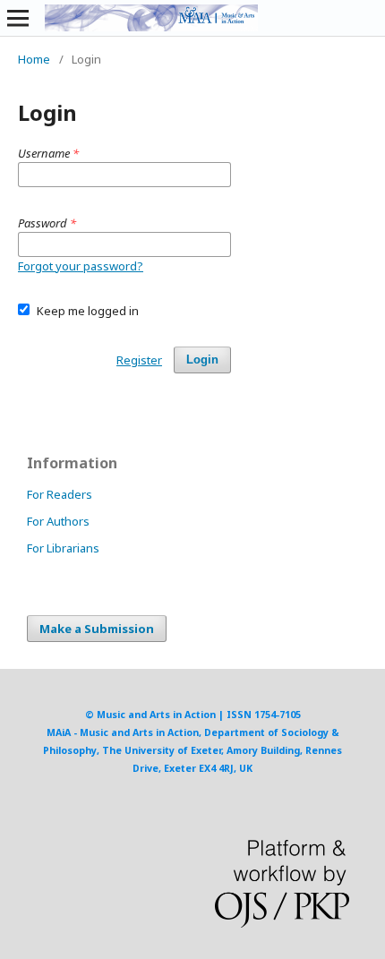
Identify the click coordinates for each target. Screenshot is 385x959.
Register (139, 360)
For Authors (58, 521)
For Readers (59, 494)
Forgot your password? (80, 266)
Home (34, 59)
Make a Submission (96, 629)
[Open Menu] (18, 18)
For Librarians (63, 548)
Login (202, 359)
